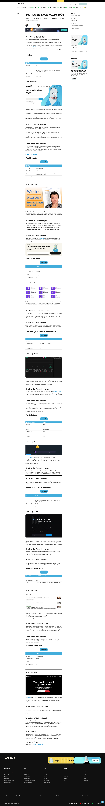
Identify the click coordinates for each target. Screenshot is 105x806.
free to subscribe (39, 153)
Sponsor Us (42, 795)
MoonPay (65, 778)
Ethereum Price (7, 774)
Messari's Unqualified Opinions (77, 25)
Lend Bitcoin (46, 780)
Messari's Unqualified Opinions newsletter (34, 540)
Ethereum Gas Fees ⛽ (8, 772)
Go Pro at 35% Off (83, 4)
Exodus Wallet (66, 772)
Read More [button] (58, 49)
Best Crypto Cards (7, 782)
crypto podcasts (40, 746)
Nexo (85, 778)
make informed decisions (32, 46)
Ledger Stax (66, 774)
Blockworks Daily (74, 20)
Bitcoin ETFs (6, 778)
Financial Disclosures (86, 795)
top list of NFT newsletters (37, 744)
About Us (6, 795)
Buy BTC (45, 771)
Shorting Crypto (27, 778)
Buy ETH (45, 772)
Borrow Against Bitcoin (28, 782)
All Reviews (86, 780)
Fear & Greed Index (27, 787)
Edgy (39, 481)
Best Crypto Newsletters (75, 15)
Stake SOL (46, 787)
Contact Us (18, 795)
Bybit (85, 774)
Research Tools (27, 772)
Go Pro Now (95, 760)
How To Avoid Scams (8, 787)
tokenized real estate (40, 725)
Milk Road (27, 117)
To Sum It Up (73, 30)
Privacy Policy (71, 795)
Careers (30, 795)
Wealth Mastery (74, 18)
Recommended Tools (28, 771)
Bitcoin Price (6, 776)
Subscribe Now (44, 58)
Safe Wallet (66, 771)
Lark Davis (42, 238)
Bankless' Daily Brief (75, 28)
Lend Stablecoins (47, 784)
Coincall (85, 772)
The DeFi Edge (28, 457)
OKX (85, 776)
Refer (100, 795)
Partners (5, 771)
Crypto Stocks (27, 776)
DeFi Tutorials (26, 774)
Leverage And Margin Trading (29, 780)
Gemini (65, 780)
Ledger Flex (66, 776)
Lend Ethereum (47, 782)
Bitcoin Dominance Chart (9, 780)
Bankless (29, 697)
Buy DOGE (46, 776)
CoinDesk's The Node (75, 26)
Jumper (85, 771)
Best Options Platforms (8, 784)
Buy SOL (45, 774)
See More (74, 53)
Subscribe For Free (55, 253)
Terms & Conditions (56, 795)
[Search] (70, 4)
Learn (43, 4)
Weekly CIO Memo (57, 391)
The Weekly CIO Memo (30, 380)
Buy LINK (45, 778)
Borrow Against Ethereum (29, 784)
